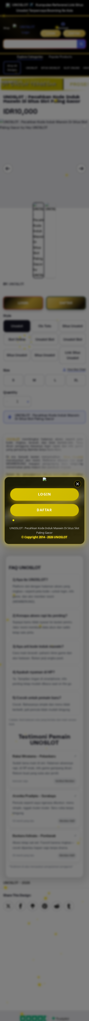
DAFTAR (44, 510)
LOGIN (44, 494)
